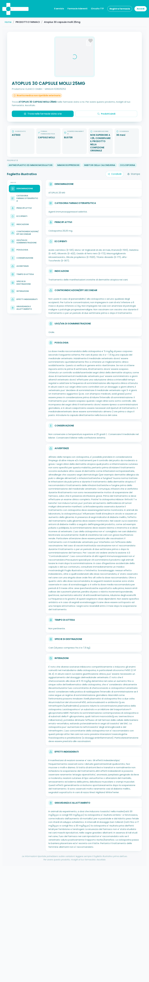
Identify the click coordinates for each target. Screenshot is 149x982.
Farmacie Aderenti (77, 8)
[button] (8, 5)
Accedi (140, 8)
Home (8, 22)
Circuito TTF (97, 8)
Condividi (116, 174)
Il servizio (59, 8)
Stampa (135, 174)
